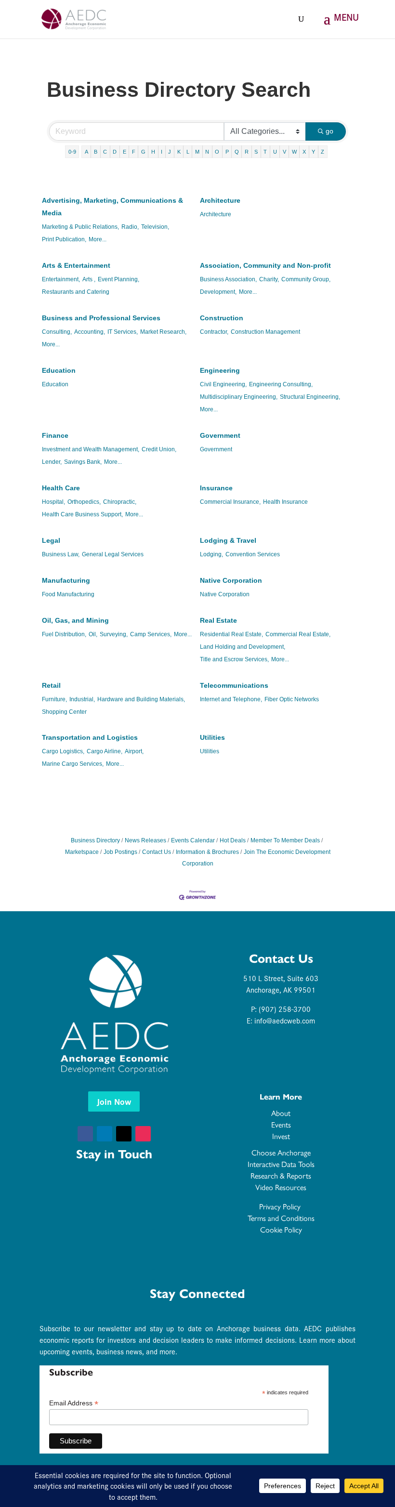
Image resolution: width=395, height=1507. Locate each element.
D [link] (115, 152)
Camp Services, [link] (150, 634)
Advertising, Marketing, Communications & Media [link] (112, 207)
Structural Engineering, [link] (310, 396)
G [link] (143, 152)
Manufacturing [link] (66, 580)
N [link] (207, 152)
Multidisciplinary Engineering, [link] (238, 396)
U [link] (275, 152)
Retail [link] (51, 685)
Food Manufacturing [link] (68, 594)
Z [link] (322, 152)
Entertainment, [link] (61, 279)
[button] (340, 25)
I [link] (161, 152)
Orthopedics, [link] (84, 501)
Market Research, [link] (163, 331)
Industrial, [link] (82, 699)
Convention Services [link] (252, 554)
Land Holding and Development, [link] (242, 646)
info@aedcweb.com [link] (284, 1020)
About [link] (280, 1113)
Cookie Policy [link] (281, 1229)
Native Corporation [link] (231, 580)
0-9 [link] (72, 152)
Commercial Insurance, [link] (230, 501)
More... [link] (97, 239)
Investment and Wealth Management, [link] (90, 449)
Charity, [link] (269, 279)
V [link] (284, 152)
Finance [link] (55, 435)
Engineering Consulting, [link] (281, 384)
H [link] (153, 152)
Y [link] (313, 152)
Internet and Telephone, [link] (231, 699)
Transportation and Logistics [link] (90, 737)
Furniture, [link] (54, 699)
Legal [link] (51, 540)
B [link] (95, 152)
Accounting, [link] (89, 331)
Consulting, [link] (57, 331)
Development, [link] (218, 291)
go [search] (329, 131)
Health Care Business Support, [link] (82, 514)
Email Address (73, 1403)
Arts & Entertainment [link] (76, 265)
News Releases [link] (145, 840)
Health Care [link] (61, 488)
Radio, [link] (130, 226)
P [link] (227, 152)
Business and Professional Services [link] (101, 318)
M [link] (197, 152)
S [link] (256, 152)
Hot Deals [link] (233, 840)
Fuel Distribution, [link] (64, 634)
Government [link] (220, 435)
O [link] (217, 152)
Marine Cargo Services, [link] (73, 763)
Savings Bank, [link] (83, 462)
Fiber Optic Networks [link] (291, 699)
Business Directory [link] (95, 840)
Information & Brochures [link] (207, 852)
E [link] (124, 152)
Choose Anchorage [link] (281, 1152)
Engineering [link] (220, 370)
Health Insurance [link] (285, 501)
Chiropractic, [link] (119, 501)
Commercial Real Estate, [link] (297, 634)
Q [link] (237, 152)
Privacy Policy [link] (281, 1206)
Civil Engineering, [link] (223, 384)
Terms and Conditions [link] (281, 1218)
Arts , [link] (88, 279)
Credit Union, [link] (159, 449)
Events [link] (281, 1124)
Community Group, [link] (305, 279)
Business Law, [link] (60, 554)
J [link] (169, 152)
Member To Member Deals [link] (285, 840)
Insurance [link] (216, 488)
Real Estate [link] (218, 620)
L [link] (187, 152)
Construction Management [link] (265, 331)
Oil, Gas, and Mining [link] (75, 620)
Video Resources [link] (280, 1187)
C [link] (105, 152)
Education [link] (59, 370)
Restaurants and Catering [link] (75, 291)
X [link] (304, 152)
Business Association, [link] (228, 279)
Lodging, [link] (211, 554)
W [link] (294, 152)
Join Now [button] (114, 1101)
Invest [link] (281, 1136)
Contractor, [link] (214, 331)
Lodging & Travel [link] (228, 540)
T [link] (265, 152)
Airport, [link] (134, 751)
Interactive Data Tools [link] (281, 1164)
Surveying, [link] (114, 634)
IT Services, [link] (122, 331)
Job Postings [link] (120, 852)
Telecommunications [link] (234, 685)
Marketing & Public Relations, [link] (80, 226)
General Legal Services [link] (113, 554)
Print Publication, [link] (64, 239)
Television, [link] (155, 226)
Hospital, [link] (53, 501)
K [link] (179, 152)
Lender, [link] (52, 462)
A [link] (86, 152)
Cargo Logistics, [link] (63, 751)
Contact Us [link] (156, 852)
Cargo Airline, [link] (104, 751)
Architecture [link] (220, 200)
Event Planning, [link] (118, 279)
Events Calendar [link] (193, 840)
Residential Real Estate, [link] (231, 634)
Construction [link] (221, 318)
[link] (73, 18)
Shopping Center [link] (64, 711)
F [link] (133, 152)
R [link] (247, 152)
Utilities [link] (212, 737)
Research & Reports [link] (280, 1175)
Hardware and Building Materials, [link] (141, 699)
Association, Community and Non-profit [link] (265, 265)
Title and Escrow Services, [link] (234, 659)
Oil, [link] (93, 634)
